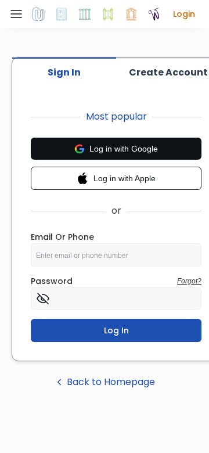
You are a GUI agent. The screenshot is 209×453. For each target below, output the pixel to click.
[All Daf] (131, 14)
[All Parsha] (108, 14)
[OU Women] (154, 14)
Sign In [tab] (64, 72)
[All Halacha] (84, 14)
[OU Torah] (38, 14)
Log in (116, 330)
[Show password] (43, 298)
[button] (184, 14)
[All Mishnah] (61, 14)
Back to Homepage (111, 382)
